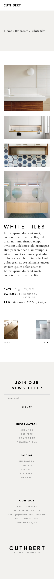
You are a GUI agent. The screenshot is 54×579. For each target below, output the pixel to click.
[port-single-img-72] (27, 194)
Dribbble (27, 477)
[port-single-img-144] (27, 155)
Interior (29, 297)
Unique (42, 302)
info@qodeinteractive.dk (27, 514)
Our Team (27, 434)
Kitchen (31, 302)
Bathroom (30, 294)
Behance (27, 469)
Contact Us (27, 438)
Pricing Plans (27, 442)
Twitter (27, 465)
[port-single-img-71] (27, 127)
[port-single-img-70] (27, 88)
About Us (27, 430)
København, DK (27, 522)
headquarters (27, 506)
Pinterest (27, 473)
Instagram (27, 461)
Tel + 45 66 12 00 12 (27, 510)
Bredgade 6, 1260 (27, 518)
